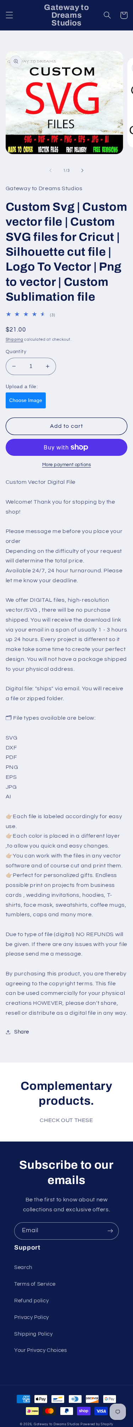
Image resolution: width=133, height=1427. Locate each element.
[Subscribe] (110, 1231)
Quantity (16, 351)
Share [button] (21, 1032)
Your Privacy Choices (40, 1350)
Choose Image (25, 400)
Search (23, 1267)
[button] (9, 15)
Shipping (14, 339)
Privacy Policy (31, 1317)
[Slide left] (50, 170)
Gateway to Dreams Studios (56, 1424)
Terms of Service (35, 1284)
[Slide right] (82, 170)
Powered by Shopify (97, 1424)
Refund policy (31, 1300)
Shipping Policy (33, 1334)
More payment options (66, 465)
